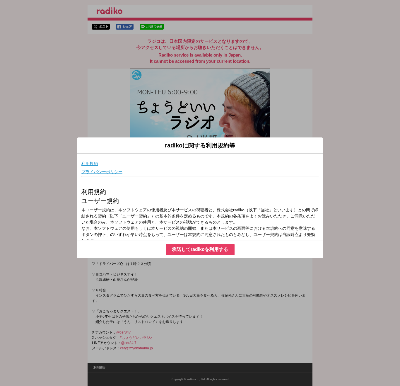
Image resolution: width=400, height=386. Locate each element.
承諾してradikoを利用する (200, 249)
